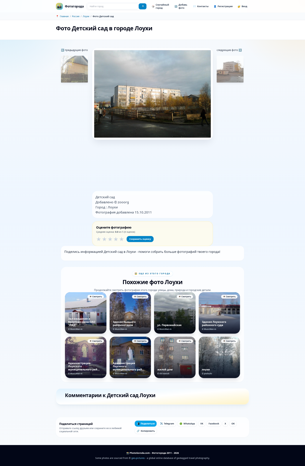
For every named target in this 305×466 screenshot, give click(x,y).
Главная (64, 16)
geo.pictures (138, 457)
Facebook (214, 423)
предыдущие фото (76, 50)
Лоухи (86, 16)
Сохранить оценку (140, 238)
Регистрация (223, 6)
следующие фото (228, 50)
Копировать (146, 430)
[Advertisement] (152, 165)
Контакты (201, 6)
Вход (242, 6)
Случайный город (160, 6)
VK (201, 423)
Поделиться (146, 423)
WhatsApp (187, 423)
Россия (75, 16)
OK (233, 423)
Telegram (167, 423)
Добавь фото (181, 6)
